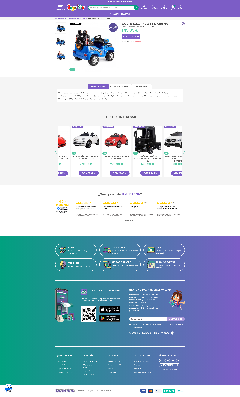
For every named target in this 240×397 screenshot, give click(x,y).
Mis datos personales (141, 361)
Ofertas (110, 369)
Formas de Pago (62, 365)
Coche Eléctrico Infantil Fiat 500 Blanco (104, 157)
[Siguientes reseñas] (183, 209)
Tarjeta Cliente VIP (114, 365)
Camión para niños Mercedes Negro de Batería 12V (166, 158)
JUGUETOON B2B (114, 361)
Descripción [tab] (98, 86)
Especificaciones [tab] (120, 86)
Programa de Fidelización (142, 372)
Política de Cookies (88, 375)
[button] (183, 23)
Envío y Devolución (63, 361)
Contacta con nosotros (64, 372)
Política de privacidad (89, 361)
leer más (78, 210)
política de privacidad (148, 324)
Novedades (112, 372)
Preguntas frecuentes (64, 369)
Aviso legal (86, 371)
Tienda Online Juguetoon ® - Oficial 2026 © (93, 391)
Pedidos (137, 365)
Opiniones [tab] (141, 86)
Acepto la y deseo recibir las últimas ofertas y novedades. (157, 325)
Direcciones (138, 369)
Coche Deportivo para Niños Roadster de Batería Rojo (74, 158)
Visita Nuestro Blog (169, 365)
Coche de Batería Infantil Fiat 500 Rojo (135, 157)
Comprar (77, 173)
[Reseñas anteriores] (72, 209)
